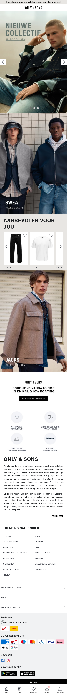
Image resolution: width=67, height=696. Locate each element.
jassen (21, 506)
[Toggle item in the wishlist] (25, 236)
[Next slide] (64, 62)
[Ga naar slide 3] (38, 108)
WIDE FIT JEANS (43, 552)
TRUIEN (6, 574)
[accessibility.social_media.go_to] (3, 661)
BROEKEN (8, 547)
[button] (33, 2)
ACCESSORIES (10, 541)
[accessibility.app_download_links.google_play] (10, 673)
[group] (16, 250)
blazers (28, 506)
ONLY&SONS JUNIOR (45, 563)
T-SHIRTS (7, 536)
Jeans (13, 506)
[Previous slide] (3, 62)
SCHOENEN (8, 563)
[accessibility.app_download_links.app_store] (28, 673)
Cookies (33, 682)
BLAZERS (39, 541)
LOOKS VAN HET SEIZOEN (16, 552)
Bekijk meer (57, 516)
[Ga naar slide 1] (30, 108)
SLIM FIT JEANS (11, 569)
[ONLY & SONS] (33, 8)
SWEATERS (40, 569)
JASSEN (39, 558)
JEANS (38, 536)
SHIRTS (38, 547)
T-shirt (53, 482)
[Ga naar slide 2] (34, 108)
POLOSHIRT (9, 558)
